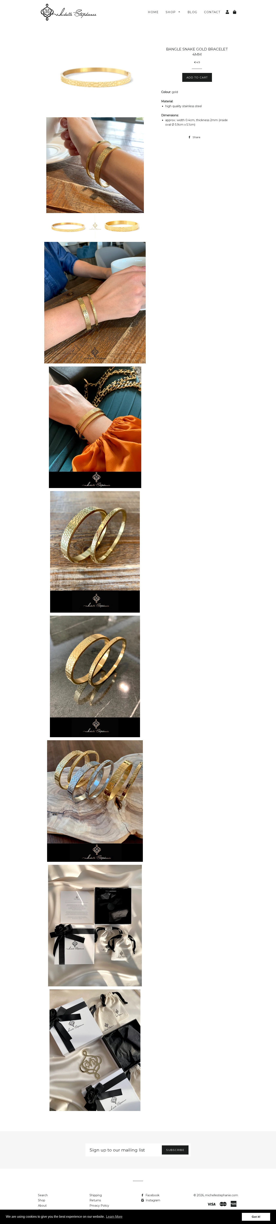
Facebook (152, 1195)
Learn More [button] (114, 1216)
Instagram (152, 1200)
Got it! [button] (256, 1216)
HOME (153, 12)
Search (43, 1195)
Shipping (96, 1195)
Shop (41, 1200)
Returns (95, 1200)
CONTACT (212, 12)
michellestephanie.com (221, 1195)
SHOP (171, 12)
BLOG (192, 12)
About (42, 1205)
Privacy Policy (99, 1205)
